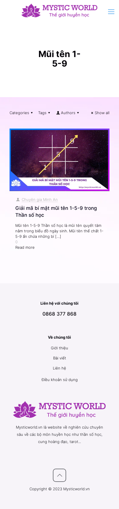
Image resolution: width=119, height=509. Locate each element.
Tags (42, 112)
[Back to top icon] (59, 475)
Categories (19, 112)
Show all (102, 112)
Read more (25, 247)
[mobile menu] (111, 11)
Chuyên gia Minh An (40, 199)
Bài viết (59, 358)
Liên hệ (59, 368)
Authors (68, 112)
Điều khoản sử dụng (60, 379)
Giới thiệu (59, 348)
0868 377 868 (59, 314)
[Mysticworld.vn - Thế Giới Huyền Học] (59, 10)
